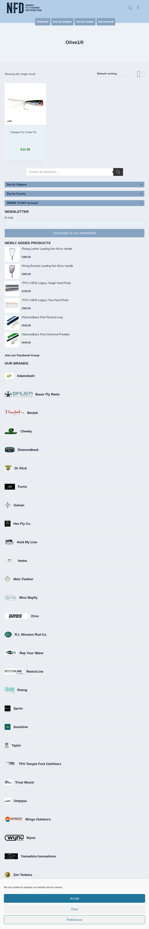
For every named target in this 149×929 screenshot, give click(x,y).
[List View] (143, 74)
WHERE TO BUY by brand (22, 203)
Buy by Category (62, 21)
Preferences (74, 919)
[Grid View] (138, 74)
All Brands (43, 21)
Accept (74, 898)
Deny (74, 909)
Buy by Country (85, 21)
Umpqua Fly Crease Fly (23, 132)
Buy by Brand (105, 21)
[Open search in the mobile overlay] (130, 8)
